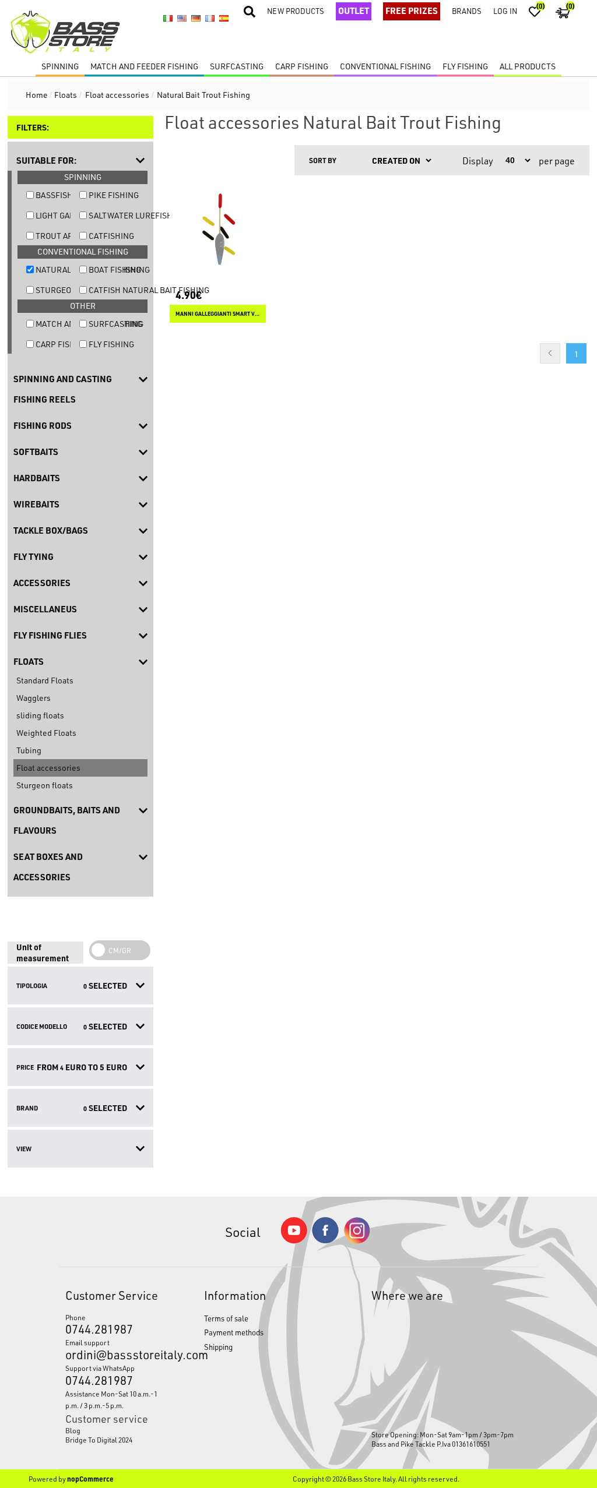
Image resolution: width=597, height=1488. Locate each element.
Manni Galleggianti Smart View (217, 314)
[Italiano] (168, 18)
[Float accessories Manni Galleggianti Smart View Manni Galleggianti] (217, 229)
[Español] (224, 18)
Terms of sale (226, 1318)
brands (467, 11)
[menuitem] (116, 1430)
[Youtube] (293, 1240)
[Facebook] (325, 1240)
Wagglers (33, 697)
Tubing (28, 750)
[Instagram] (356, 1240)
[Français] (210, 18)
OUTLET (353, 10)
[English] (182, 18)
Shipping (218, 1347)
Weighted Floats (46, 732)
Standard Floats (44, 680)
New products (295, 11)
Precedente (550, 353)
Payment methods (234, 1332)
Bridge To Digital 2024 (98, 1439)
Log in (505, 11)
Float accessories (48, 767)
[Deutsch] (196, 18)
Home (37, 94)
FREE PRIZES (411, 10)
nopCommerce (90, 1478)
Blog (72, 1430)
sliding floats (40, 715)
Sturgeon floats (44, 785)
